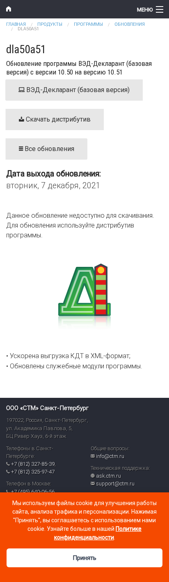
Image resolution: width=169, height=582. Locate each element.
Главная (16, 24)
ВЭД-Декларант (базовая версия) (77, 90)
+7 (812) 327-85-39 (33, 464)
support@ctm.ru (115, 483)
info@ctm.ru (110, 456)
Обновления (129, 24)
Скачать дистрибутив (57, 119)
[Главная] (63, 9)
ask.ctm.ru (108, 476)
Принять (84, 558)
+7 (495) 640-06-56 (33, 492)
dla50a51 (28, 29)
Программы (88, 24)
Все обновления (48, 149)
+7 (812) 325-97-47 (33, 472)
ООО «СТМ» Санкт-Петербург (47, 408)
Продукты (49, 24)
